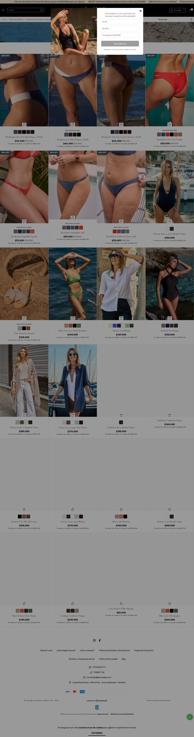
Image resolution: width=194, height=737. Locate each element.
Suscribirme (120, 43)
